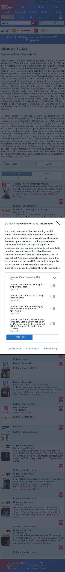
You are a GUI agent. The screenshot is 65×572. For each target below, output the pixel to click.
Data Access (32, 348)
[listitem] (32, 278)
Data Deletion (14, 348)
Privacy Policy (50, 348)
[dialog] (32, 286)
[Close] (59, 224)
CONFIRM (19, 337)
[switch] (52, 285)
